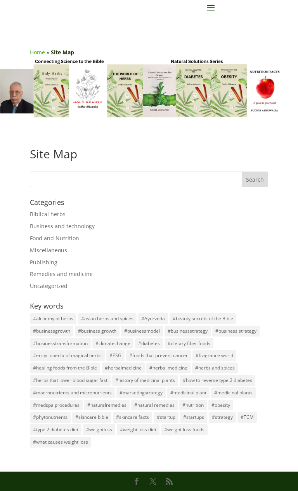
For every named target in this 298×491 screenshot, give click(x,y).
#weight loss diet (138, 429)
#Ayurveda (153, 318)
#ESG (115, 355)
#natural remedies (154, 405)
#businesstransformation (60, 343)
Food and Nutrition (54, 238)
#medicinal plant (188, 392)
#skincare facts (132, 417)
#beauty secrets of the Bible (203, 318)
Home (37, 52)
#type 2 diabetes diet (55, 429)
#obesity (220, 405)
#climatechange (112, 343)
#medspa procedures (56, 405)
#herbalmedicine (123, 367)
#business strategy (235, 331)
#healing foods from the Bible (65, 367)
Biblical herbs (48, 214)
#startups (193, 417)
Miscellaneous (48, 250)
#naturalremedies (106, 405)
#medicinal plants (233, 392)
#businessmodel (142, 331)
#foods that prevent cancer (158, 355)
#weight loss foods (184, 429)
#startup (166, 417)
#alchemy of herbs (53, 318)
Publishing (43, 262)
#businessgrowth (51, 331)
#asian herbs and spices (107, 318)
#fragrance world (214, 355)
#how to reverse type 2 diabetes (217, 380)
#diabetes (149, 343)
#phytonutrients (50, 417)
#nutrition (193, 405)
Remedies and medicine (61, 274)
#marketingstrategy (141, 392)
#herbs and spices (215, 367)
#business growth (97, 331)
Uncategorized (49, 286)
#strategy (222, 417)
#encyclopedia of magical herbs (67, 355)
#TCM (247, 417)
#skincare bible (91, 417)
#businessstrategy (188, 331)
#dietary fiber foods (189, 343)
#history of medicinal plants (145, 380)
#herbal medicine (168, 367)
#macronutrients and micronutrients (72, 392)
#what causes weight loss (60, 442)
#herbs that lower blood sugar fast (70, 380)
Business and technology (62, 226)
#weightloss (99, 429)
